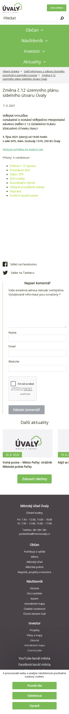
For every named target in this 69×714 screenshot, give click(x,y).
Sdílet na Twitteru (22, 273)
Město (34, 556)
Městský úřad (34, 562)
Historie (34, 588)
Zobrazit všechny (34, 479)
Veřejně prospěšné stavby (27, 187)
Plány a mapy (34, 635)
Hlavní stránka (11, 71)
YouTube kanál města (34, 658)
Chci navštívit (34, 593)
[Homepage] (12, 8)
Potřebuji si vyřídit (34, 551)
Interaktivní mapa (34, 603)
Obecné (34, 640)
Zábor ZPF (17, 174)
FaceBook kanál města (34, 664)
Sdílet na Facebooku (23, 264)
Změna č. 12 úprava (23, 166)
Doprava (16, 191)
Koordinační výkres (22, 183)
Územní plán (34, 650)
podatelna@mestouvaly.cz (34, 533)
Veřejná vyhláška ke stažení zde (23, 149)
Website (13, 361)
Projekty (34, 630)
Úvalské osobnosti (34, 608)
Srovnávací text (20, 170)
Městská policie (34, 567)
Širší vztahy (17, 178)
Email (12, 346)
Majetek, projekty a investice (34, 572)
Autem (34, 598)
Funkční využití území (24, 195)
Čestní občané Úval (34, 613)
